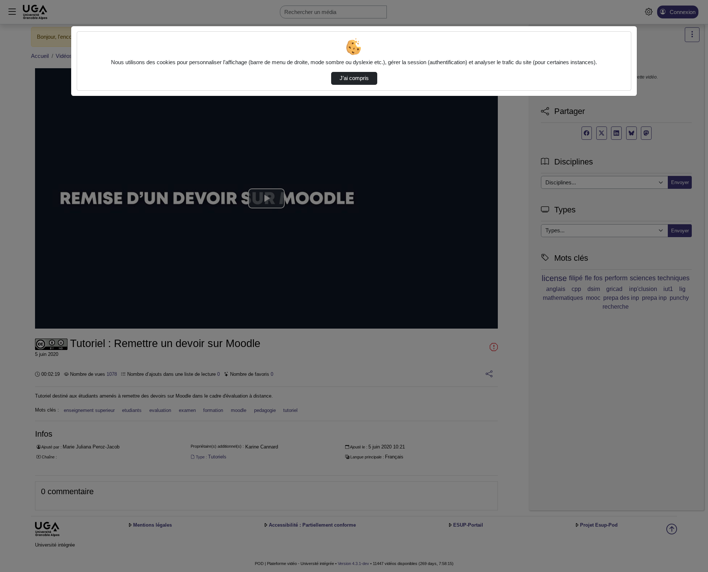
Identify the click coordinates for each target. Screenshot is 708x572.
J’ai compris (354, 78)
